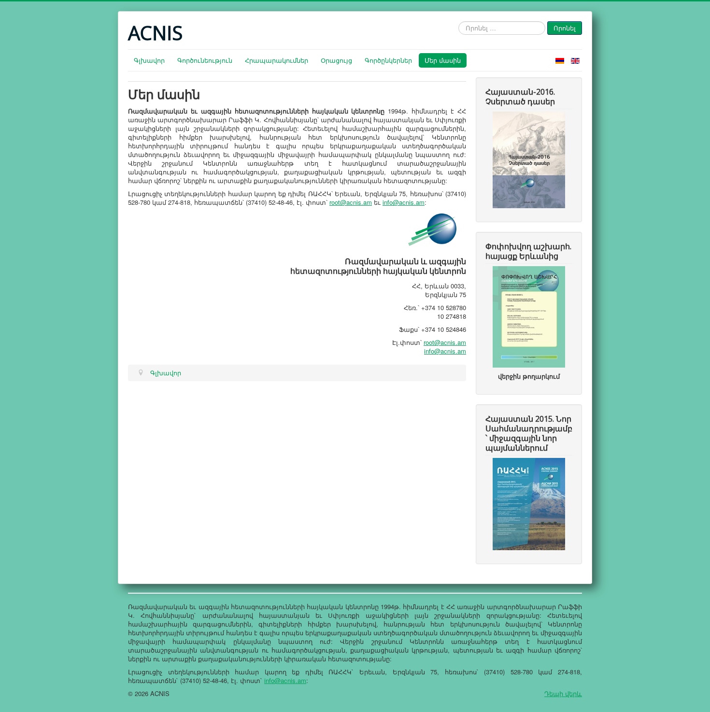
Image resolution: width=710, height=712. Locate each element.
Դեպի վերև (563, 693)
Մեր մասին (443, 60)
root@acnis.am (350, 202)
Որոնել (565, 27)
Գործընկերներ (388, 60)
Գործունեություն (204, 60)
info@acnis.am (404, 202)
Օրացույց (336, 60)
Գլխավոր (149, 60)
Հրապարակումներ (276, 60)
